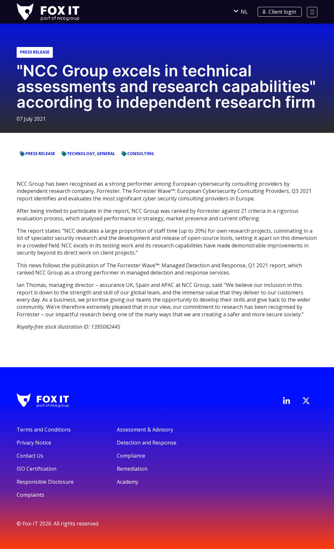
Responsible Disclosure (45, 481)
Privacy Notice (34, 442)
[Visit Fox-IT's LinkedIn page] (286, 400)
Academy (127, 481)
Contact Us (30, 455)
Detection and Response (146, 442)
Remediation (132, 468)
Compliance (131, 455)
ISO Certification (36, 468)
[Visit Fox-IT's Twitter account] (306, 400)
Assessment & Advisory (145, 429)
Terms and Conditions (44, 429)
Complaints (30, 494)
